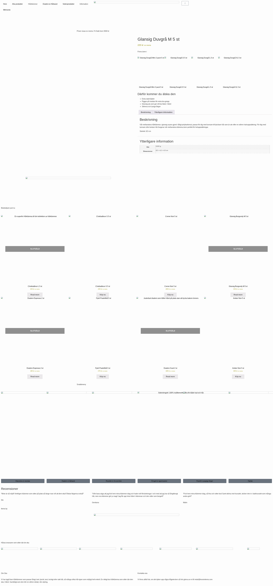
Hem (5, 4)
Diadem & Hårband (50, 4)
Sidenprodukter (68, 4)
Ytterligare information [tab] (163, 112)
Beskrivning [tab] (146, 112)
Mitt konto (6, 10)
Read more (34, 295)
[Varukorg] (185, 3)
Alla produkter (17, 4)
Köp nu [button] (103, 295)
